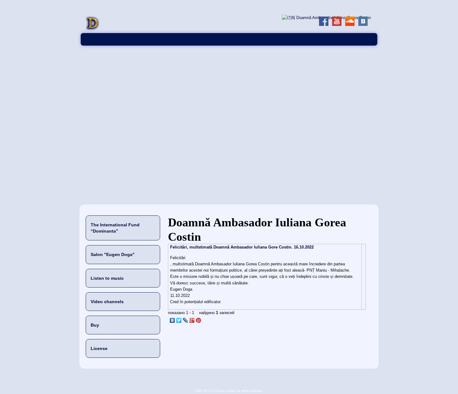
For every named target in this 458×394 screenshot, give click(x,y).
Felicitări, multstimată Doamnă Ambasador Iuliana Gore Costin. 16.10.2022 (242, 247)
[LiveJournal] (185, 320)
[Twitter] (179, 320)
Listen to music (107, 278)
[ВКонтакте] (172, 320)
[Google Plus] (192, 320)
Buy (95, 325)
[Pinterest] (198, 320)
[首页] (92, 29)
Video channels (107, 301)
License (99, 348)
